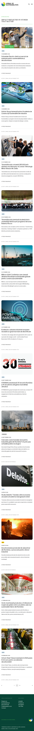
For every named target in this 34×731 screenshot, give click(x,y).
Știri (3, 50)
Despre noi (4, 701)
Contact (3, 708)
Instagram (21, 704)
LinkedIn (20, 701)
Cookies (23, 727)
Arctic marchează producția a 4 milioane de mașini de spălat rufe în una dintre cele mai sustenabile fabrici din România (16, 605)
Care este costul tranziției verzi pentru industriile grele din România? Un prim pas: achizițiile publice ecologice (16, 442)
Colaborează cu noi (6, 706)
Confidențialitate (16, 727)
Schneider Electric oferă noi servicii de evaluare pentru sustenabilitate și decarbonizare (14, 58)
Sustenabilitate (5, 703)
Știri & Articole (5, 704)
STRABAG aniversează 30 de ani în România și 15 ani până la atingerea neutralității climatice (16, 385)
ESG (3, 542)
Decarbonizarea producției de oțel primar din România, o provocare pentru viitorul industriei (15, 550)
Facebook (21, 703)
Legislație (4, 434)
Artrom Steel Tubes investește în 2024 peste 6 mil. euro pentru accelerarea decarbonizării (16, 660)
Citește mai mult (6, 73)
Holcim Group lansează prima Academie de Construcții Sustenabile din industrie (16, 112)
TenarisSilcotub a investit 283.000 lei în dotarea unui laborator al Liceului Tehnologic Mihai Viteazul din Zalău (17, 166)
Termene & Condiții (6, 727)
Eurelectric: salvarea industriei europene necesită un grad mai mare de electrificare (16, 330)
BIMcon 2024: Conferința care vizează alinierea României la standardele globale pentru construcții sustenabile (15, 276)
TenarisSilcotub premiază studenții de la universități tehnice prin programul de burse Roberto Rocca (16, 221)
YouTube (20, 706)
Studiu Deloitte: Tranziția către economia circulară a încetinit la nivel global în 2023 (15, 496)
